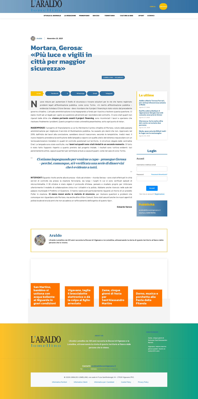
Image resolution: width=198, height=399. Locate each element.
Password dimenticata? (159, 174)
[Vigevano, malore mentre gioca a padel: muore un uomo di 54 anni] (141, 348)
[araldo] (33, 38)
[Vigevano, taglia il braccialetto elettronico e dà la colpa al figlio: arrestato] (82, 284)
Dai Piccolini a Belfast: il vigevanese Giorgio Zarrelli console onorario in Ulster (151, 112)
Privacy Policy (143, 382)
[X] (58, 246)
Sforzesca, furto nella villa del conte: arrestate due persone (151, 123)
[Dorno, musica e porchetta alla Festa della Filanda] (150, 284)
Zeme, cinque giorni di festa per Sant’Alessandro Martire (157, 340)
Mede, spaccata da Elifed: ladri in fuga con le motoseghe (152, 132)
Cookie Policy (126, 382)
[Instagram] (54, 246)
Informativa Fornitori (59, 382)
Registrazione (159, 194)
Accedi (152, 188)
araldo (39, 38)
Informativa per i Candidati (104, 382)
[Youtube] (62, 246)
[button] (152, 6)
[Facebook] (50, 246)
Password (152, 174)
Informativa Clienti (80, 382)
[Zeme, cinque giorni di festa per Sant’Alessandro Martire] (116, 284)
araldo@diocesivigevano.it (103, 366)
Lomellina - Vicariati (113, 77)
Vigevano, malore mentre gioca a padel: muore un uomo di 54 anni (157, 348)
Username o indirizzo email (146, 165)
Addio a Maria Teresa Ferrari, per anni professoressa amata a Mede (152, 102)
